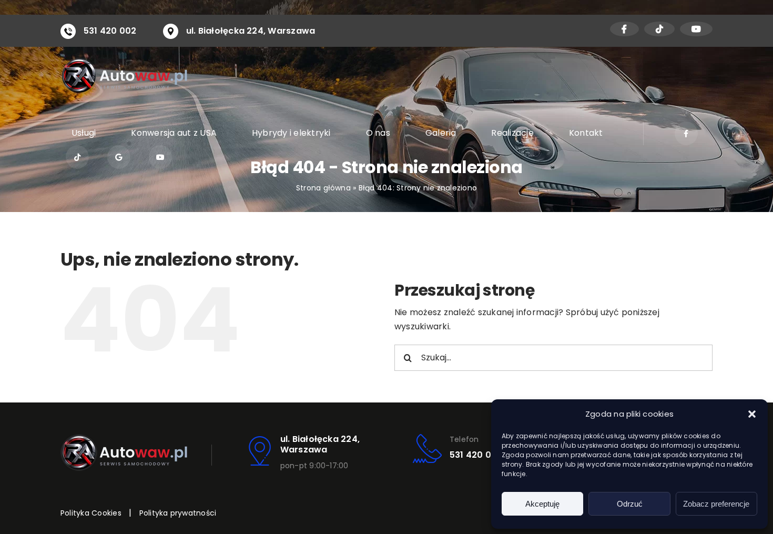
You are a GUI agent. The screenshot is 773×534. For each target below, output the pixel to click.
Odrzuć (630, 503)
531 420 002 (110, 31)
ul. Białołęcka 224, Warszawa (251, 31)
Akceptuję (542, 503)
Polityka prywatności (178, 513)
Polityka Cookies (90, 513)
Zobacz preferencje (716, 503)
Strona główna (323, 188)
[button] (752, 414)
